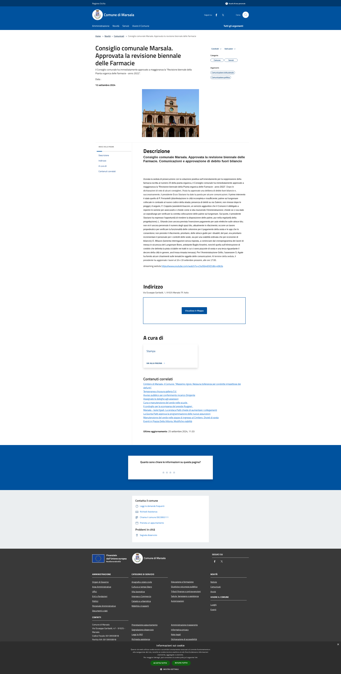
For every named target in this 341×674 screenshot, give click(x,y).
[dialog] (170, 658)
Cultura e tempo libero (142, 586)
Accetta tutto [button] (160, 663)
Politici (95, 601)
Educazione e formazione (182, 581)
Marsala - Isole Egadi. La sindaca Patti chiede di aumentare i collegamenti (180, 410)
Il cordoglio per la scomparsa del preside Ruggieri (168, 406)
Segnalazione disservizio (143, 629)
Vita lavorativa (138, 591)
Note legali (176, 634)
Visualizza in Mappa (194, 310)
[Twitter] (222, 15)
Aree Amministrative (101, 586)
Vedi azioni (228, 48)
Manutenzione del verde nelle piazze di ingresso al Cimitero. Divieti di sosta (181, 417)
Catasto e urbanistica (141, 601)
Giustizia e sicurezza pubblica (184, 586)
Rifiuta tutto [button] (181, 663)
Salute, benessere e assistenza (185, 596)
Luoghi (213, 604)
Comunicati (119, 36)
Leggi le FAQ (137, 634)
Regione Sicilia (98, 3)
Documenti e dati (100, 610)
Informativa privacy (180, 629)
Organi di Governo (100, 582)
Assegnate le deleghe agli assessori (160, 399)
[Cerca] (245, 15)
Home (98, 36)
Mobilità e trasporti (140, 606)
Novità (108, 36)
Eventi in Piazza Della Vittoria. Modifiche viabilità (167, 421)
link (196, 657)
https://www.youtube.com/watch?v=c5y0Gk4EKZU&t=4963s (192, 266)
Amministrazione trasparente (184, 624)
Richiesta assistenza (141, 639)
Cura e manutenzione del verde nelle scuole (165, 402)
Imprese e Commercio (141, 596)
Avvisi (213, 591)
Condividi (215, 48)
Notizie (213, 582)
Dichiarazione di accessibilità (184, 639)
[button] (170, 669)
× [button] (338, 644)
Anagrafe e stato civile (142, 582)
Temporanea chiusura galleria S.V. (160, 391)
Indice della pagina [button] (106, 146)
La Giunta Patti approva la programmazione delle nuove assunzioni (176, 414)
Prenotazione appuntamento (144, 624)
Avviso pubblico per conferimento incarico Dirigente (169, 395)
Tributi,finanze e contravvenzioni (186, 591)
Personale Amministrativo (104, 606)
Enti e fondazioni (99, 596)
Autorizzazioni (177, 601)
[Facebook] (215, 15)
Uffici (94, 591)
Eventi (213, 609)
